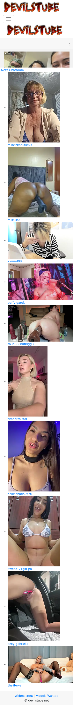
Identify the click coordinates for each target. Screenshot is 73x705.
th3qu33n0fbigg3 (21, 344)
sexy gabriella (18, 644)
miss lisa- (15, 220)
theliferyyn (15, 685)
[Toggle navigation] (8, 19)
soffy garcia (17, 302)
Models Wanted (47, 696)
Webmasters (24, 696)
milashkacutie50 (20, 145)
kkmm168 (15, 261)
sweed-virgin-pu (20, 569)
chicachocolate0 (20, 494)
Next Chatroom (12, 70)
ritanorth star (17, 419)
